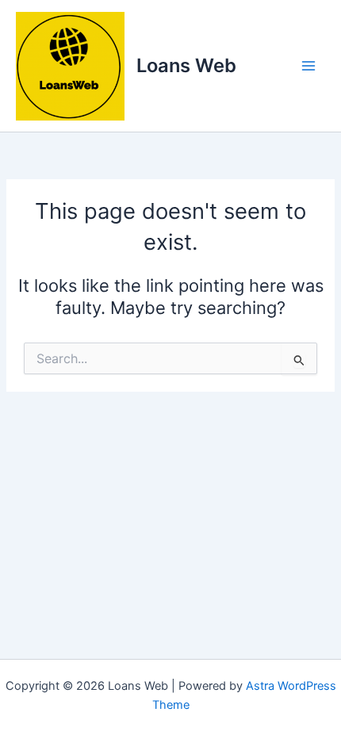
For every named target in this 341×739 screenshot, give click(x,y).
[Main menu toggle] (308, 65)
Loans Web (186, 65)
